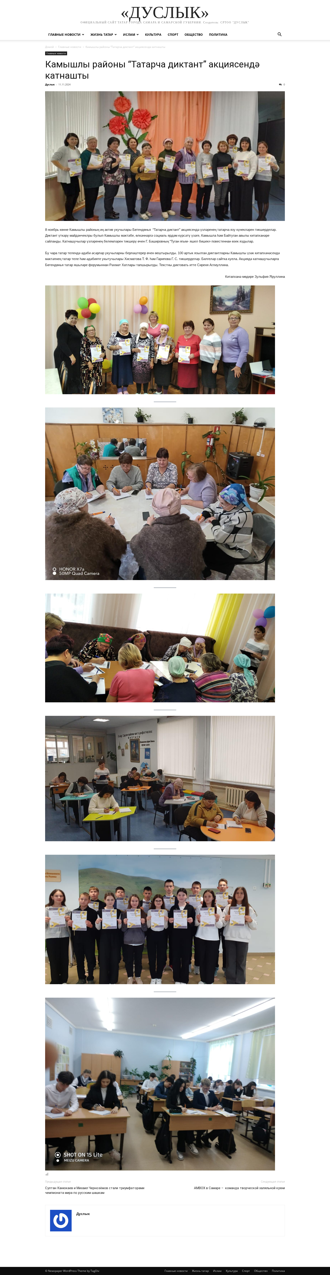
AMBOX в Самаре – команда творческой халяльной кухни (239, 1188)
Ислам (129, 34)
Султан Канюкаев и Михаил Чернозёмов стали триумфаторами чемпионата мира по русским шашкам (94, 1190)
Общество (194, 34)
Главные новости (64, 34)
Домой (49, 47)
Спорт (173, 34)
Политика (218, 34)
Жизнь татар (101, 34)
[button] (279, 35)
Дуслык (50, 84)
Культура (153, 34)
